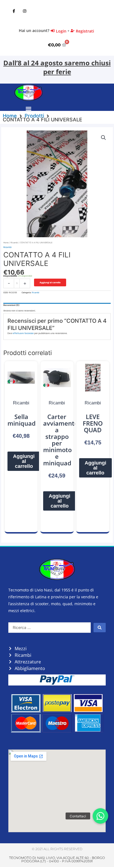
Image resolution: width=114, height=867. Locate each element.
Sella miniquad (21, 419)
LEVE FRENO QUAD (93, 423)
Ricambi (14, 242)
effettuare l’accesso (23, 333)
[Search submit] (100, 627)
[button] (28, 108)
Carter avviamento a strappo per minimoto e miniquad (60, 439)
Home (10, 116)
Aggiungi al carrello (50, 282)
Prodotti (34, 116)
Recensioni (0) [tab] (11, 305)
